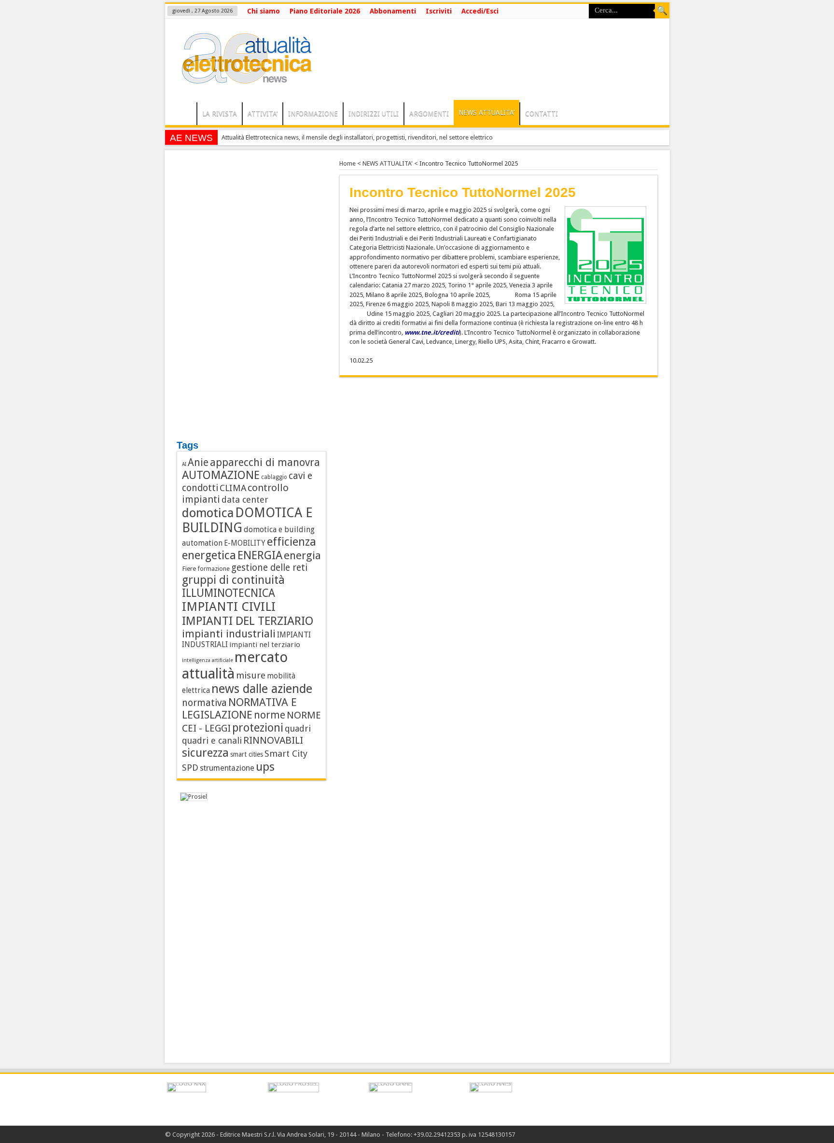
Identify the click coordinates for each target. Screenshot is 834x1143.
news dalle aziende (261, 689)
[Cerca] (662, 11)
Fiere (189, 568)
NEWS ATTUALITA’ (486, 112)
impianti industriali (229, 634)
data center (245, 499)
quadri (298, 728)
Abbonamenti (393, 11)
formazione (213, 568)
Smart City (285, 753)
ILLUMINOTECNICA (228, 593)
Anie (198, 462)
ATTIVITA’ (263, 113)
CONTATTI (541, 113)
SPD (190, 767)
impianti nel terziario (264, 644)
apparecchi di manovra (265, 462)
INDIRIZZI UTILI (373, 113)
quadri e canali (212, 740)
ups (265, 767)
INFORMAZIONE (313, 113)
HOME (183, 114)
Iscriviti (439, 11)
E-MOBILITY (244, 543)
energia (302, 555)
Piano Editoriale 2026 (325, 11)
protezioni (257, 727)
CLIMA (233, 488)
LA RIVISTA (219, 113)
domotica (208, 513)
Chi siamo (263, 11)
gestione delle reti (269, 567)
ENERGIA (259, 555)
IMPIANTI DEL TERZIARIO (248, 621)
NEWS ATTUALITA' (387, 163)
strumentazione (227, 768)
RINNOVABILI (273, 740)
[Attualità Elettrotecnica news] (242, 78)
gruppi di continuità (233, 580)
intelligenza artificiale (207, 660)
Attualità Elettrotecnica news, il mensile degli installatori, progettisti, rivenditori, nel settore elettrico (357, 137)
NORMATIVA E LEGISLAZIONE (239, 708)
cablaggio (274, 477)
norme (269, 715)
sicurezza (205, 753)
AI (184, 464)
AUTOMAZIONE (221, 475)
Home (347, 163)
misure (250, 675)
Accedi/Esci (480, 11)
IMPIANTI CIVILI (229, 606)
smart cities (246, 754)
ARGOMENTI (429, 113)
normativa (204, 702)
